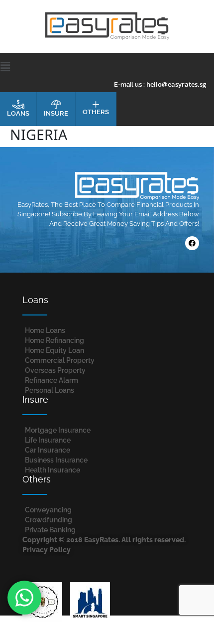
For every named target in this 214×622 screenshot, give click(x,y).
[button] (107, 66)
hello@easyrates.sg (176, 84)
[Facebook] (192, 243)
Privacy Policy (46, 550)
